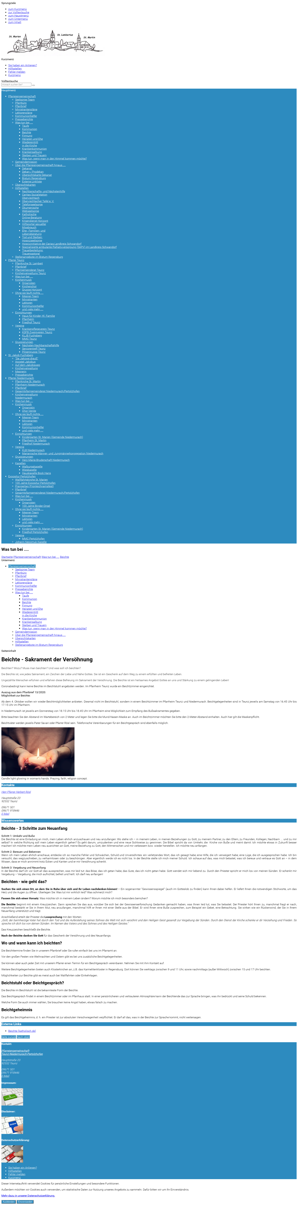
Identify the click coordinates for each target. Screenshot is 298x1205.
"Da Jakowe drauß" (26, 358)
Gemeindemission (26, 161)
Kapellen (20, 463)
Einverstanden (25, 1202)
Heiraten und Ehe (32, 139)
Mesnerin (20, 371)
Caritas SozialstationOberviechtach (34, 196)
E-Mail (5, 813)
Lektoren (27, 302)
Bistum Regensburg (34, 178)
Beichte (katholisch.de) (22, 1031)
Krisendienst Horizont (35, 220)
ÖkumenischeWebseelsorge (30, 209)
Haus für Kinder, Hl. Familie (38, 315)
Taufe (25, 125)
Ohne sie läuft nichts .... (29, 293)
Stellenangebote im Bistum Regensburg (39, 256)
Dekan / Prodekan (33, 171)
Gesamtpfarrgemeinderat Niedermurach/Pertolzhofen (47, 391)
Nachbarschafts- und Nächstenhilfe (43, 191)
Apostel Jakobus (25, 361)
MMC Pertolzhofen (33, 538)
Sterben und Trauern (34, 155)
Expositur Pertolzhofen (22, 476)
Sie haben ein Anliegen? (22, 65)
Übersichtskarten (25, 184)
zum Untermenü (18, 19)
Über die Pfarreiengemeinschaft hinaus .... (40, 165)
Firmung (27, 135)
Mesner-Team (30, 296)
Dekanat (27, 168)
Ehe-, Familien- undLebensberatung (33, 232)
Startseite (7, 557)
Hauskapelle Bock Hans (36, 473)
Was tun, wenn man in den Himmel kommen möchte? (54, 158)
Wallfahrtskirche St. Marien (31, 479)
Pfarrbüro (21, 102)
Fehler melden (16, 71)
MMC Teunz (29, 338)
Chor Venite (29, 410)
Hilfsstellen (15, 68)
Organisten (28, 283)
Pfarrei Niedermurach (21, 378)
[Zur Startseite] (53, 55)
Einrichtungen (23, 312)
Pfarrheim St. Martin (34, 440)
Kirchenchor (29, 286)
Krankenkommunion (34, 148)
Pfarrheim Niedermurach (30, 384)
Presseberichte (24, 119)
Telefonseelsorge (32, 204)
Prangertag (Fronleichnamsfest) (34, 486)
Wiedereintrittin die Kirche (30, 144)
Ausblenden (8, 1202)
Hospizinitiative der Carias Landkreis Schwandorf (51, 243)
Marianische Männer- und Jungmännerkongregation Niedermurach (62, 453)
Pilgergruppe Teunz (34, 351)
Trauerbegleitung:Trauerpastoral (32, 252)
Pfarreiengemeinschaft (22, 96)
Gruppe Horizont (32, 289)
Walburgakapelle (32, 466)
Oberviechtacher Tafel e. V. (38, 201)
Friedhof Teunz (31, 322)
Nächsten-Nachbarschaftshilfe (40, 345)
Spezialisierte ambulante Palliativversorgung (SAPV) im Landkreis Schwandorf (69, 247)
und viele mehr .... (32, 309)
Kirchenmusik (23, 279)
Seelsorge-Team (25, 99)
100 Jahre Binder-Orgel (36, 505)
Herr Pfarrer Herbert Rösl (16, 792)
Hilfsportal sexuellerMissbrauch (34, 225)
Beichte (26, 132)
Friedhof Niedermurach (36, 443)
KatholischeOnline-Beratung (32, 216)
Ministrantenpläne (26, 109)
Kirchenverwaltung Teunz (30, 273)
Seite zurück (8, 1037)
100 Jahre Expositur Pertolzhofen (35, 483)
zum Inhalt (14, 22)
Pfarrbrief (20, 106)
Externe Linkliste (32, 181)
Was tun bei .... (24, 122)
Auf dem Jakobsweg (27, 365)
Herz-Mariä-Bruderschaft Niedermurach (46, 460)
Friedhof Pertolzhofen (35, 532)
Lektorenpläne (23, 112)
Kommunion (29, 129)
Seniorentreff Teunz (34, 348)
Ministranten (29, 299)
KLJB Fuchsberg (32, 335)
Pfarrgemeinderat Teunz (29, 270)
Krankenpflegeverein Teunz (38, 329)
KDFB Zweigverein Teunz (37, 332)
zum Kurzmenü (17, 9)
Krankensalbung (32, 152)
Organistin (28, 407)
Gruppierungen (24, 342)
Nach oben (23, 1037)
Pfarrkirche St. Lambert (29, 263)
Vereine (19, 325)
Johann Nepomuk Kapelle (31, 542)
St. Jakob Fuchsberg (20, 355)
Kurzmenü (14, 75)
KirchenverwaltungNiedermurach (26, 396)
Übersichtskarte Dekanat (37, 175)
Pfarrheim (28, 319)
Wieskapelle (29, 469)
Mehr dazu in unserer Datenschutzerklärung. (28, 1195)
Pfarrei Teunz (16, 260)
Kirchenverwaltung (26, 368)
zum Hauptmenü (18, 15)
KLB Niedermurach (33, 450)
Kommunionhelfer (26, 116)
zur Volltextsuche (18, 12)
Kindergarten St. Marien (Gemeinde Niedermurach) (52, 437)
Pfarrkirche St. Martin (28, 381)
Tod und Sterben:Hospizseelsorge (32, 239)
